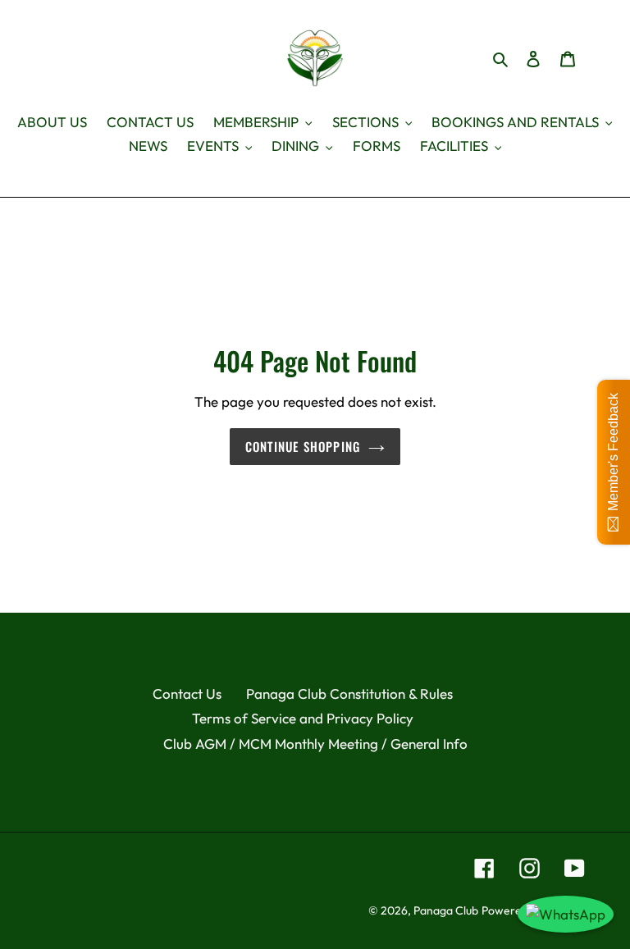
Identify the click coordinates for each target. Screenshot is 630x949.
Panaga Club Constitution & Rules (349, 693)
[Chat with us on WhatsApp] (566, 914)
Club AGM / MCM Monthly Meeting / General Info (315, 743)
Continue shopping (302, 446)
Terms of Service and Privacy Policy (302, 718)
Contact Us (187, 693)
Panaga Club (445, 910)
